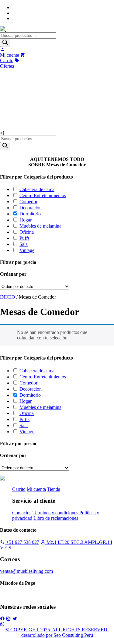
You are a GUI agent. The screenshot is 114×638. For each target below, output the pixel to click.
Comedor (15, 99)
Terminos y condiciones (55, 512)
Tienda (53, 489)
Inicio (8, 75)
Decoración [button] (30, 207)
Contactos (21, 512)
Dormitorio (17, 111)
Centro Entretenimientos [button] (42, 195)
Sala (11, 87)
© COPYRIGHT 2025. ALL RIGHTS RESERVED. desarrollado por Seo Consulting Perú (57, 632)
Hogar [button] (25, 219)
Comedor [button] (28, 201)
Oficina (14, 124)
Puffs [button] (24, 238)
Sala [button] (23, 244)
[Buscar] (5, 43)
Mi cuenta (36, 489)
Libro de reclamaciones (55, 518)
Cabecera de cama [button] (36, 189)
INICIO (7, 297)
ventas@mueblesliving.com (26, 571)
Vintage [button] (26, 250)
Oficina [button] (26, 232)
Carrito (19, 489)
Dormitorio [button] (30, 213)
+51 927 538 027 (22, 542)
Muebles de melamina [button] (40, 226)
